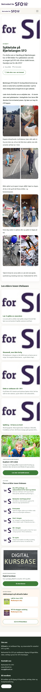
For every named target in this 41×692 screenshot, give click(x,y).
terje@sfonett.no (6, 669)
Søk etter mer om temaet (15, 72)
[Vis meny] (37, 11)
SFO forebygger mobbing (19, 609)
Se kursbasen (20, 584)
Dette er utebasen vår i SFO (13, 389)
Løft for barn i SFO (17, 598)
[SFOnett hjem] (15, 4)
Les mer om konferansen (20, 473)
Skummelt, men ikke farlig (12, 352)
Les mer (6, 686)
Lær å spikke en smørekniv (12, 316)
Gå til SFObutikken (20, 622)
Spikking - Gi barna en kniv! (13, 425)
